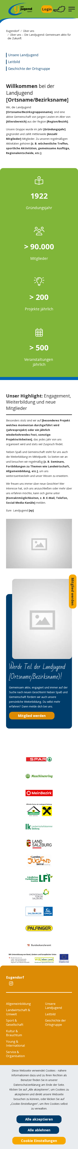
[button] (71, 9)
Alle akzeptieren (39, 1119)
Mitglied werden (72, 591)
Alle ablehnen (39, 1130)
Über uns (28, 31)
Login (47, 9)
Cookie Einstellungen (39, 1140)
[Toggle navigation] (59, 9)
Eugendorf (12, 31)
